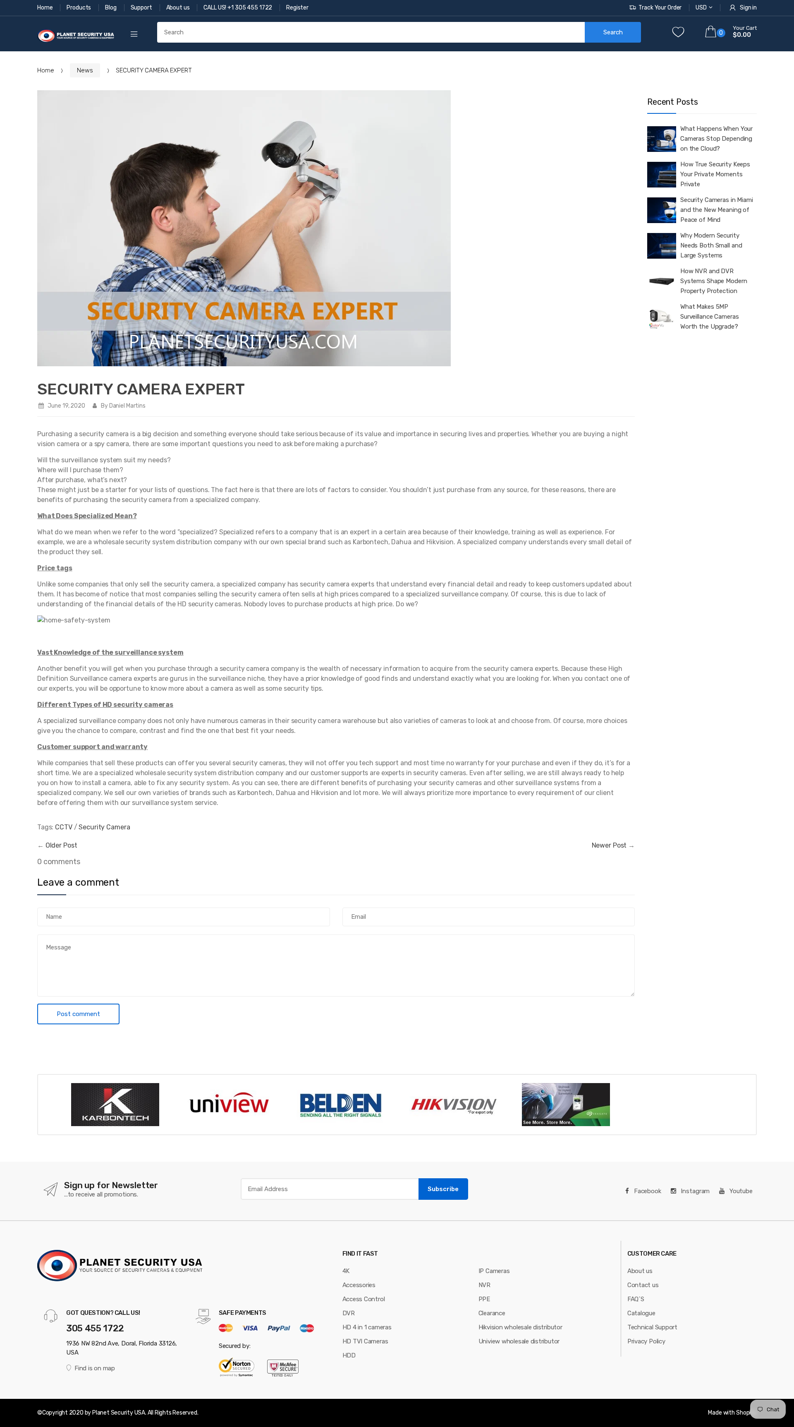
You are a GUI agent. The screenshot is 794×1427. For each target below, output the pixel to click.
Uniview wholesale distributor (519, 1341)
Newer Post (609, 845)
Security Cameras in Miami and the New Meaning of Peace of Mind (716, 209)
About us (178, 7)
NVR (484, 1285)
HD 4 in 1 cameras (367, 1327)
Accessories (359, 1285)
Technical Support (652, 1327)
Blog (111, 7)
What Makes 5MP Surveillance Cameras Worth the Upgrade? (709, 316)
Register (297, 7)
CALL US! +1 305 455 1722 (238, 7)
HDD (349, 1355)
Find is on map (94, 1368)
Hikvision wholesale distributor (520, 1327)
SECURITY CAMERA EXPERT (141, 389)
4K (346, 1271)
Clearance (491, 1313)
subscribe (443, 1189)
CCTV (63, 827)
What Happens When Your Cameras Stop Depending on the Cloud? (716, 138)
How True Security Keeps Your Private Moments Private (715, 174)
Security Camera (104, 827)
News (85, 70)
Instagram (694, 1191)
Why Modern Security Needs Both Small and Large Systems (711, 245)
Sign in (748, 7)
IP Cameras (494, 1271)
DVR (348, 1313)
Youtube (740, 1191)
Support (142, 7)
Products (79, 7)
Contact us (643, 1285)
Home (45, 7)
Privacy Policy (646, 1341)
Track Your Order (660, 7)
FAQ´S (635, 1299)
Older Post (61, 845)
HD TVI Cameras (365, 1341)
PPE (484, 1299)
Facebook (646, 1191)
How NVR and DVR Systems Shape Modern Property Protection (713, 281)
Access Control (363, 1299)
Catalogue (641, 1313)
